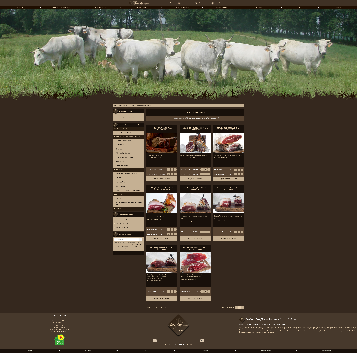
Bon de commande (122, 227)
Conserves (118, 170)
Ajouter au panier (163, 179)
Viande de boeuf (126, 244)
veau (135, 247)
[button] (20, 7)
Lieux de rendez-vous (123, 223)
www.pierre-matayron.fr (60, 331)
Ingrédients (119, 208)
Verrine (118, 247)
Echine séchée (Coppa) (125, 157)
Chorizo (119, 149)
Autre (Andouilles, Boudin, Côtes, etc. (129, 203)
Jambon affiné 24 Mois (125, 140)
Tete (139, 247)
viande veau (117, 242)
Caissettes (120, 198)
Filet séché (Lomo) (123, 153)
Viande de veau (139, 242)
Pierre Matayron (172, 344)
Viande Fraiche (120, 194)
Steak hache (130, 248)
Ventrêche (120, 161)
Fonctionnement (121, 220)
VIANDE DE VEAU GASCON (130, 242)
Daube (118, 178)
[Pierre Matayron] (139, 2)
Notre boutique (186, 3)
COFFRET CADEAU (121, 129)
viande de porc (118, 244)
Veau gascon (131, 246)
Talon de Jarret (122, 166)
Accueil (172, 3)
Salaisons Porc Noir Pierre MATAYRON (127, 137)
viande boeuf (132, 244)
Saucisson (120, 145)
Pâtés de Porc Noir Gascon (126, 173)
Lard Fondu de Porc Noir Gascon (129, 190)
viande (138, 244)
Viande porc (122, 242)
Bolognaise (120, 186)
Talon (125, 249)
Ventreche (124, 247)
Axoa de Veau (121, 182)
